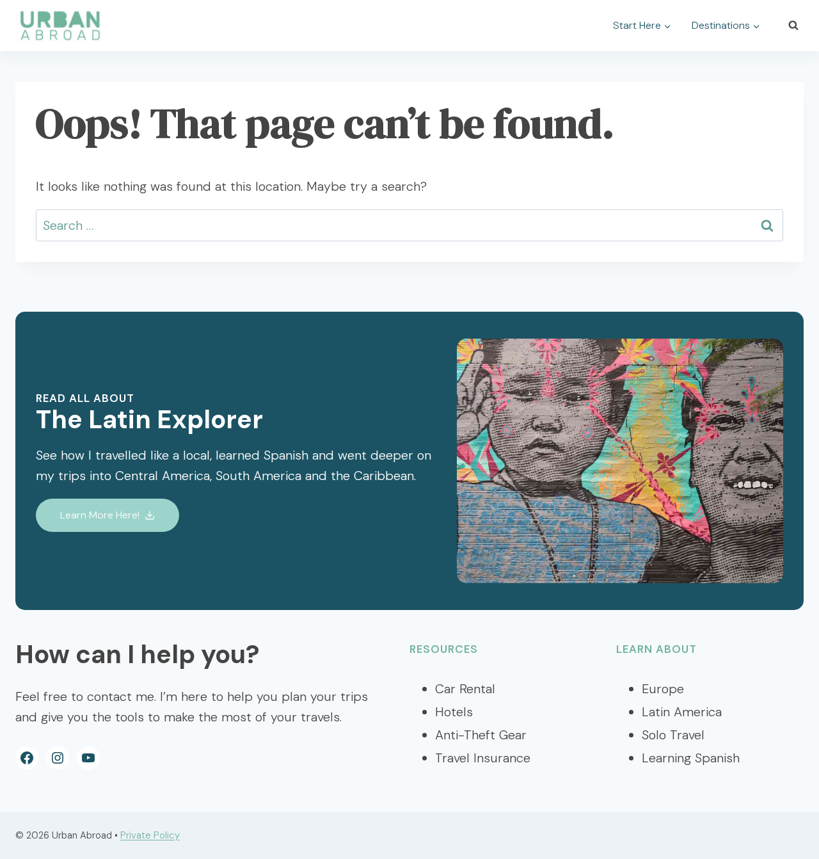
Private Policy (150, 835)
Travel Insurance (482, 758)
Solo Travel (673, 735)
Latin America (682, 711)
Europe (663, 688)
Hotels (454, 711)
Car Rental (465, 688)
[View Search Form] (793, 25)
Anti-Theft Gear (481, 735)
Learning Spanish (691, 758)
